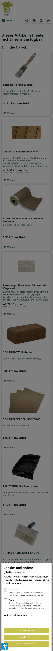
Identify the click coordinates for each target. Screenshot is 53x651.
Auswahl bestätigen (26, 637)
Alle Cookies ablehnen (26, 631)
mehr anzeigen (13, 583)
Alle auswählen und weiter (26, 644)
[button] (4, 646)
